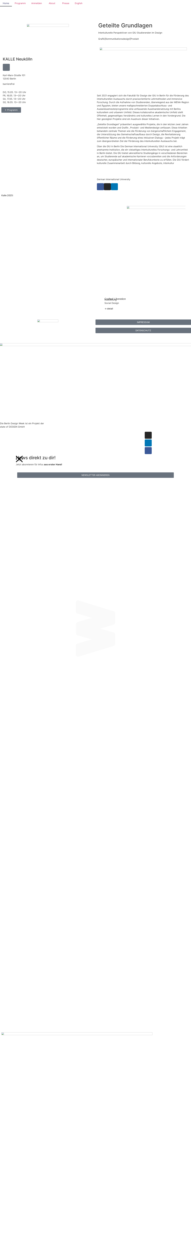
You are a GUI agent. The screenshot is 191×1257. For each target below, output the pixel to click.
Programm (20, 3)
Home (6, 3)
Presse (65, 3)
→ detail (108, 308)
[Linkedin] (114, 186)
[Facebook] (148, 450)
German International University (113, 179)
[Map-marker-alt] (6, 67)
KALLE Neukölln (17, 59)
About (52, 3)
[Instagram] (107, 186)
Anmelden (36, 3)
